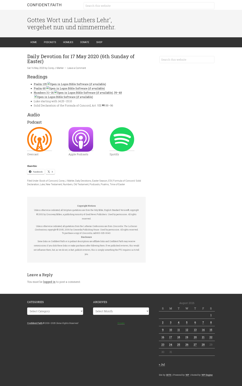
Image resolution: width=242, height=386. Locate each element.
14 (203, 329)
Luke (42, 184)
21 (203, 337)
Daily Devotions (83, 180)
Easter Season (99, 180)
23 (162, 344)
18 (178, 337)
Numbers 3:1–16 (44, 92)
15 (211, 329)
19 (186, 337)
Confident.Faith (44, 5)
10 (170, 329)
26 (186, 344)
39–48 (118, 92)
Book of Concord (49, 180)
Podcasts (95, 184)
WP (187, 375)
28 (203, 344)
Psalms (105, 184)
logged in (49, 281)
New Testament (54, 184)
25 (178, 344)
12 (187, 329)
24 (170, 344)
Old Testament (81, 184)
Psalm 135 (40, 84)
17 (170, 337)
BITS (168, 375)
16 (162, 337)
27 (195, 344)
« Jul (162, 364)
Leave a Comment (76, 68)
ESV (110, 180)
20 (195, 337)
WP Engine (207, 375)
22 (210, 337)
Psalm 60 (40, 88)
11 (178, 329)
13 (195, 329)
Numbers (68, 184)
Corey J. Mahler (66, 180)
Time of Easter (117, 184)
